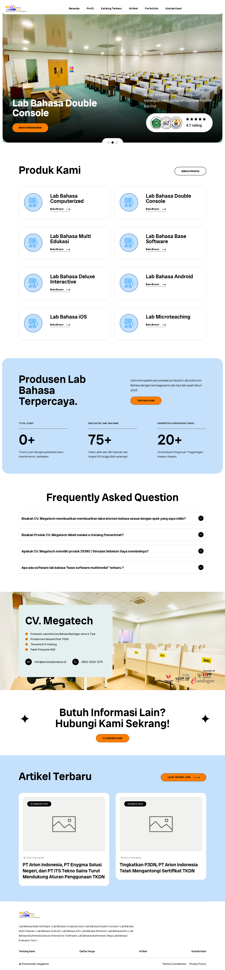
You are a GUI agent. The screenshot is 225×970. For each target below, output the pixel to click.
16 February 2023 (39, 803)
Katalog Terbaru (111, 8)
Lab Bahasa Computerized (67, 198)
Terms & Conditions (174, 964)
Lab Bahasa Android (169, 276)
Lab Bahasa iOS (68, 316)
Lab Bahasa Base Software (166, 239)
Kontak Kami (174, 8)
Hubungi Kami (114, 738)
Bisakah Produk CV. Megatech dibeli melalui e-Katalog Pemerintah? (72, 535)
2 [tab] (112, 143)
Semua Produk (190, 171)
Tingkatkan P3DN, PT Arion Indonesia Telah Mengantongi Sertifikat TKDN (159, 868)
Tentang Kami (146, 400)
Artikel (133, 8)
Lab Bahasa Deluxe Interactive (72, 279)
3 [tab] (116, 142)
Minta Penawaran (30, 121)
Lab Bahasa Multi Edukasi (70, 239)
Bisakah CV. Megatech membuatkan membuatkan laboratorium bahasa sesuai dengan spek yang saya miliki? (103, 518)
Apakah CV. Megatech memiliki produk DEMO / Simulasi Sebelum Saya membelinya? (84, 551)
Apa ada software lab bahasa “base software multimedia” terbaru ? (72, 567)
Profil (90, 8)
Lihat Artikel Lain (179, 777)
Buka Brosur (57, 208)
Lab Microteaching (168, 316)
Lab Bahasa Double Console (168, 198)
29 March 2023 (135, 803)
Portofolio (151, 8)
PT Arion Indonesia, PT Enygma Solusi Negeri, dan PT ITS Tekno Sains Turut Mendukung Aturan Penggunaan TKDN (64, 871)
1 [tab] (108, 143)
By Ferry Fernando (34, 857)
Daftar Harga (87, 951)
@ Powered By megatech (34, 964)
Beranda (74, 8)
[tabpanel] (112, 73)
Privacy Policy (197, 964)
